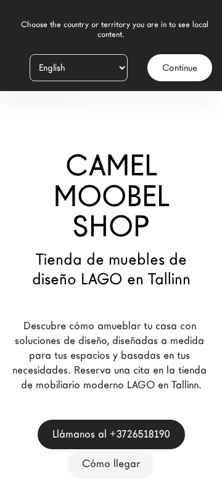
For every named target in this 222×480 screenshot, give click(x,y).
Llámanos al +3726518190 (111, 434)
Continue (179, 68)
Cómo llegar (111, 464)
